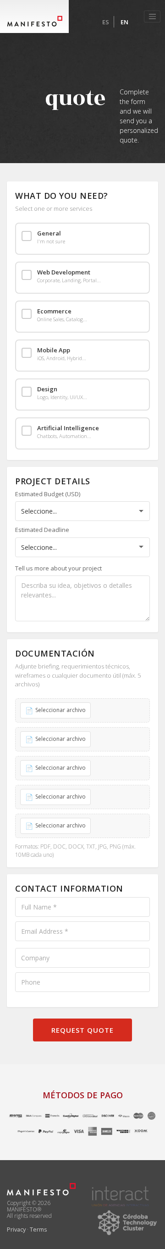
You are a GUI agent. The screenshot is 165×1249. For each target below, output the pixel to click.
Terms (38, 1229)
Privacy (16, 1229)
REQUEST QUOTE (82, 1030)
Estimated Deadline (42, 530)
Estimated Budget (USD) (47, 494)
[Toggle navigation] (152, 16)
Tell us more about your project (58, 568)
